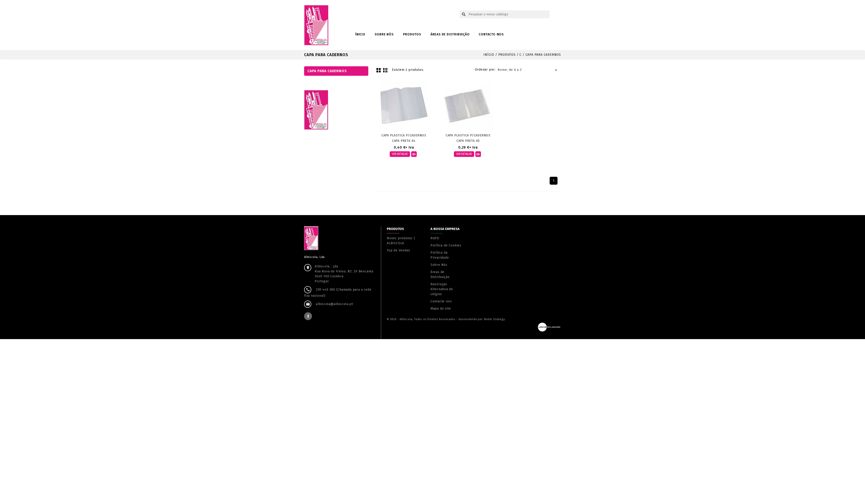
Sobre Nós (384, 34)
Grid (378, 70)
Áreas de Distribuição (450, 34)
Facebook (308, 316)
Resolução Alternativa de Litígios (441, 289)
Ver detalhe (400, 154)
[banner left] (316, 109)
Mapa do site (440, 308)
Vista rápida (414, 154)
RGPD (434, 238)
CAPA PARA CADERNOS (327, 71)
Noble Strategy (494, 319)
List (385, 70)
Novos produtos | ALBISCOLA (401, 240)
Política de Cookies (445, 245)
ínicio (360, 34)
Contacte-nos (491, 34)
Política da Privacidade (439, 255)
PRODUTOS (412, 34)
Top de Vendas (398, 250)
